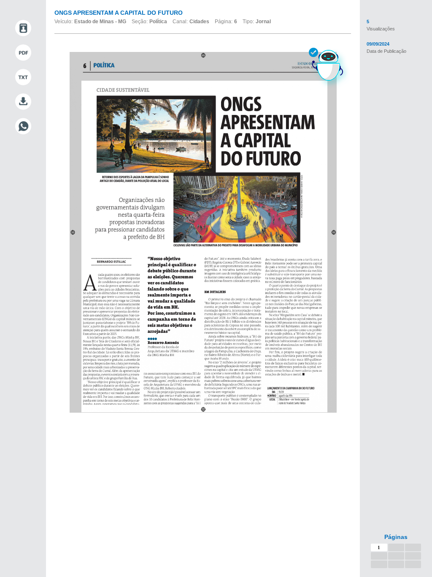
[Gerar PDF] (23, 53)
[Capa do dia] (23, 28)
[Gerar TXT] (23, 77)
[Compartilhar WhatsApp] (23, 126)
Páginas (396, 536)
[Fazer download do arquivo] (23, 102)
